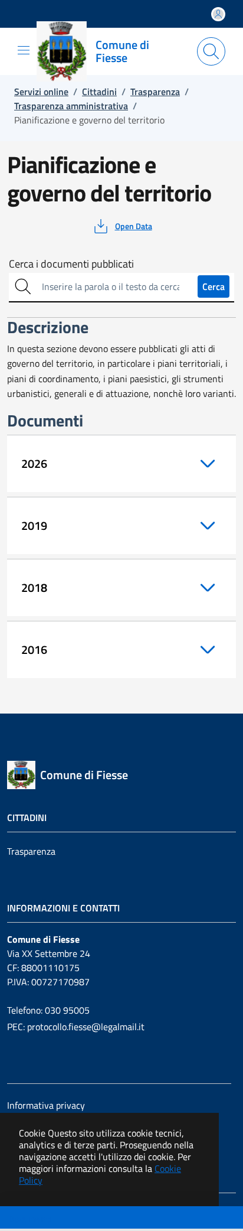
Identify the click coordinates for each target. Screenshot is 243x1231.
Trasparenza (31, 851)
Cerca (213, 286)
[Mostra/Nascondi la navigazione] (24, 50)
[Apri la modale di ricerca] (211, 51)
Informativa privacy (46, 1105)
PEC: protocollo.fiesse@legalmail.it (76, 1027)
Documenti (30, 1219)
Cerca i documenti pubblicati (71, 264)
